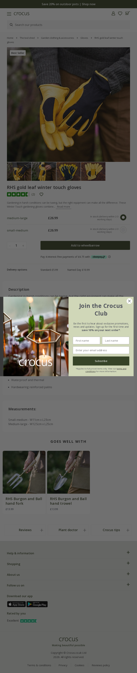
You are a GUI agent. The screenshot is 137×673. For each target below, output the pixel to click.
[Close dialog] (129, 301)
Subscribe (101, 361)
